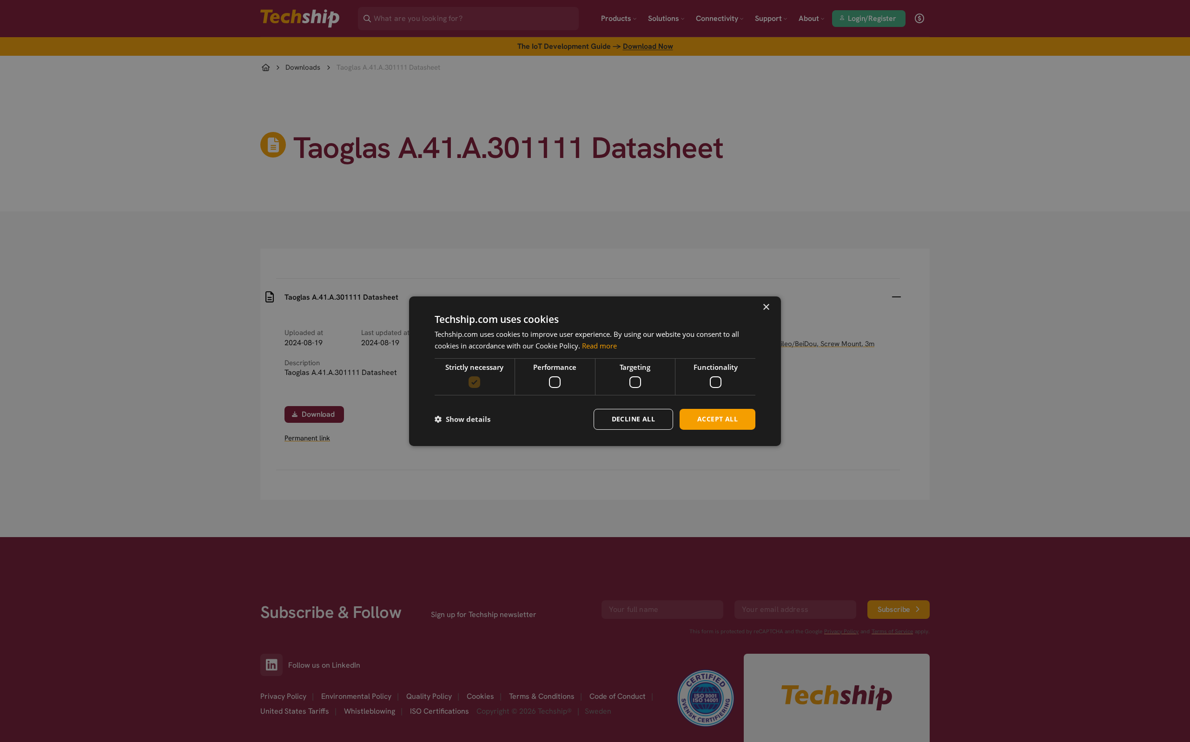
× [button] (765, 306)
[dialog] (595, 371)
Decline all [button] (633, 418)
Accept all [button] (717, 418)
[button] (462, 419)
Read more (599, 345)
